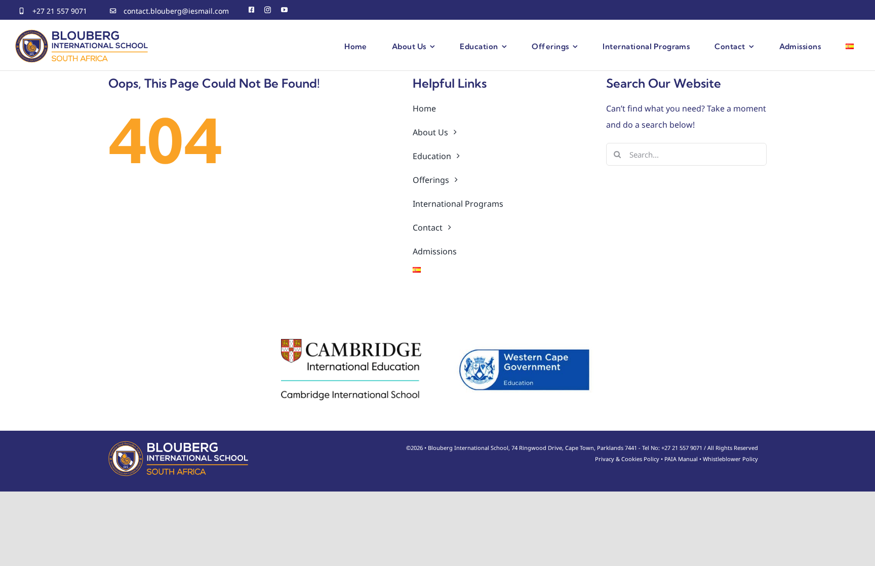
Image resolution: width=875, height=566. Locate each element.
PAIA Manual (681, 459)
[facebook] (251, 10)
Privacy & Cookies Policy (627, 459)
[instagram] (267, 10)
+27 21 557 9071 (59, 11)
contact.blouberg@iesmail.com (176, 11)
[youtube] (284, 10)
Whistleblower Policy (730, 459)
